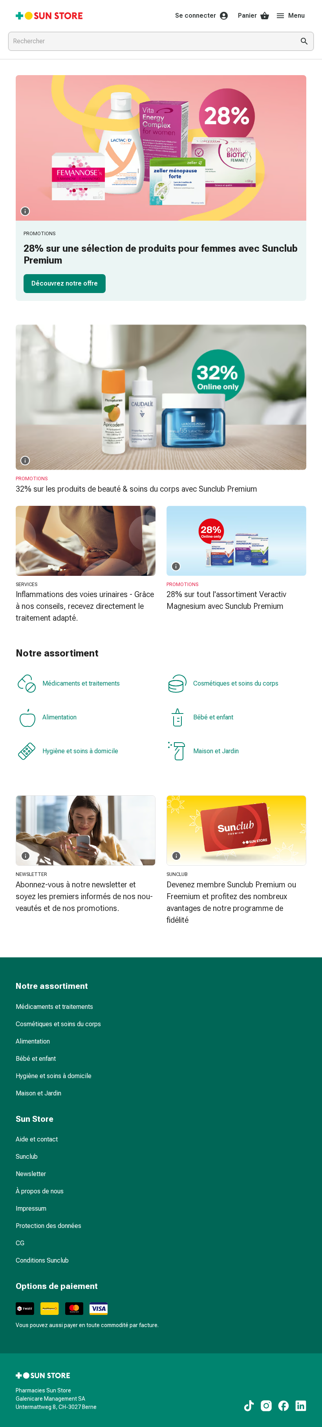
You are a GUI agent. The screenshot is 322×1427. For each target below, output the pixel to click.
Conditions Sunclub (42, 1260)
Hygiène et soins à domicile (80, 751)
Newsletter (31, 1174)
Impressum (31, 1208)
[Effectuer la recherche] (304, 41)
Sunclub (27, 1156)
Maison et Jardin (216, 751)
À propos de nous (40, 1191)
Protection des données (48, 1226)
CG (20, 1243)
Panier (247, 15)
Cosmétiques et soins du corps (235, 683)
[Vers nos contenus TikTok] (248, 1405)
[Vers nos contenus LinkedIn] (300, 1405)
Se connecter (195, 15)
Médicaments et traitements (81, 683)
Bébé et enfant (213, 717)
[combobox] (150, 41)
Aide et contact (37, 1139)
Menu (296, 15)
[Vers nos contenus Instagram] (266, 1405)
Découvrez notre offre (64, 283)
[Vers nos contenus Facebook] (283, 1405)
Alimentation (59, 717)
